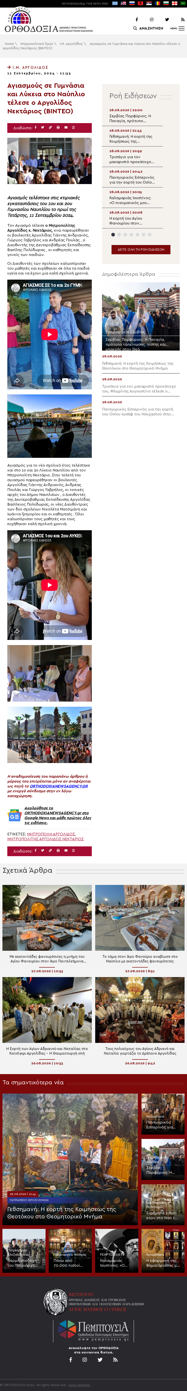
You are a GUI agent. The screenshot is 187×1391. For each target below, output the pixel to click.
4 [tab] (131, 234)
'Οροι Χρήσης (79, 1385)
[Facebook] (130, 19)
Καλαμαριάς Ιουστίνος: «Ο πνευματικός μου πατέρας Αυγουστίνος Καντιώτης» (115, 1263)
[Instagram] (146, 19)
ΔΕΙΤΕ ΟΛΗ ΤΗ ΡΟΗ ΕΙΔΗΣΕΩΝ (141, 249)
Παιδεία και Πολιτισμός (155, 1205)
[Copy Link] (50, 127)
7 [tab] (149, 234)
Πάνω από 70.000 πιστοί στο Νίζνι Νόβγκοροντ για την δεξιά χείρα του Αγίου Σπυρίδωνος (69, 1263)
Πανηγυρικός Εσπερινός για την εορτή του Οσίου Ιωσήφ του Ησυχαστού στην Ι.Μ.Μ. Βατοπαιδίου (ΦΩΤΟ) (162, 1125)
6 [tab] (143, 234)
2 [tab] (119, 234)
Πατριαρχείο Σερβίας (156, 1160)
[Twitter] (161, 19)
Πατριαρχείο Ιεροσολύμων (29, 1200)
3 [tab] (125, 234)
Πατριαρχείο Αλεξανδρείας (18, 1252)
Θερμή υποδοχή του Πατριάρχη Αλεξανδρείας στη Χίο (22, 1263)
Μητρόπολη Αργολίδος (51, 834)
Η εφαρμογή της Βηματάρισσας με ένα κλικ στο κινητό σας (162, 1263)
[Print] (58, 127)
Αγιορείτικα (155, 1116)
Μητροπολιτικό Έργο (36, 44)
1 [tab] (113, 234)
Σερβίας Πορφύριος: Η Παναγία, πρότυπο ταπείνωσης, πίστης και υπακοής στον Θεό (159, 1170)
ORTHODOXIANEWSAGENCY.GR (59, 786)
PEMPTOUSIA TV (112, 1254)
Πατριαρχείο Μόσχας (70, 1254)
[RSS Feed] (177, 19)
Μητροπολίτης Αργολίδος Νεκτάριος (45, 839)
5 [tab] (137, 234)
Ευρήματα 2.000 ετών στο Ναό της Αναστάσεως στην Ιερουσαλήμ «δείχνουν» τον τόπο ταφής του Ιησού (162, 1215)
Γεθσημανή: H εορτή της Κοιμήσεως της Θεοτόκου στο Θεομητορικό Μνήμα (61, 1213)
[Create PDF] (73, 127)
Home (9, 44)
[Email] (66, 127)
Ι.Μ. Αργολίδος (71, 44)
